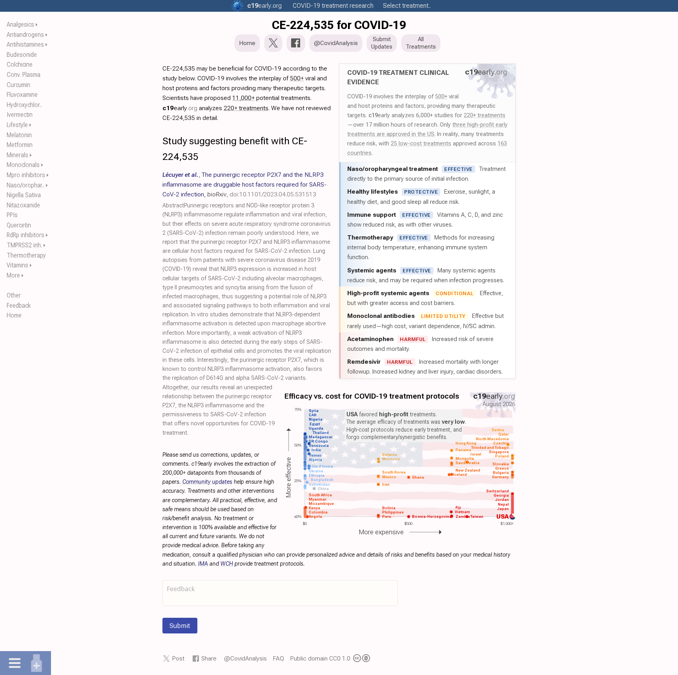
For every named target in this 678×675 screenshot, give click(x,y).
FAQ (278, 658)
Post (178, 658)
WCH (227, 564)
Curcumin (18, 85)
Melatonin (19, 135)
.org (264, 5)
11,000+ (243, 98)
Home (14, 315)
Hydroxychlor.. (24, 105)
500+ (441, 96)
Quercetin (19, 225)
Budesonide (22, 54)
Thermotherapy (26, 255)
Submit (180, 626)
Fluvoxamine (22, 94)
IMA (203, 564)
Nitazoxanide (23, 205)
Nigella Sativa (24, 195)
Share (209, 658)
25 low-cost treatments (421, 143)
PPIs (12, 215)
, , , (244, 184)
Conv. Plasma (23, 74)
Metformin (20, 145)
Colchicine (20, 64)
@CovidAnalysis (245, 658)
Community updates (207, 482)
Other (14, 295)
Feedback (19, 305)
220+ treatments (484, 115)
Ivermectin (20, 114)
